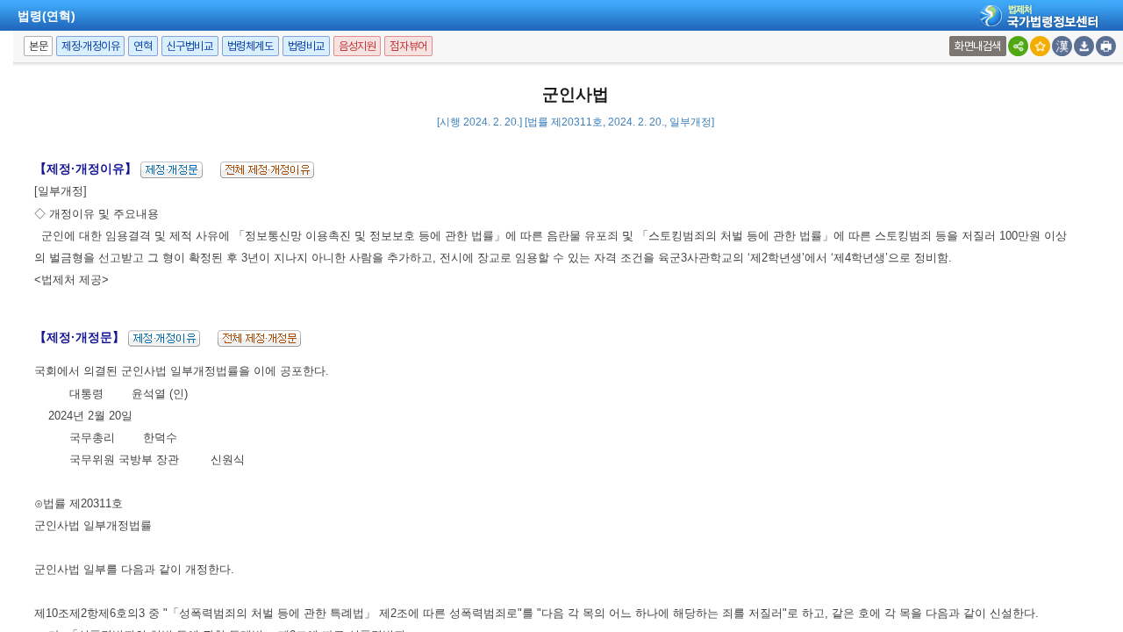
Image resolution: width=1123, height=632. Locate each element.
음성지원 (357, 46)
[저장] (1084, 46)
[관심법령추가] (1040, 46)
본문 (38, 46)
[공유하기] (1018, 46)
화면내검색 (978, 46)
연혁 (142, 46)
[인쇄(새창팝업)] (1106, 46)
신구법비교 (190, 46)
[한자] (1062, 46)
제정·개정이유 (90, 46)
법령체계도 (250, 46)
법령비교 (306, 46)
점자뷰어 (408, 46)
